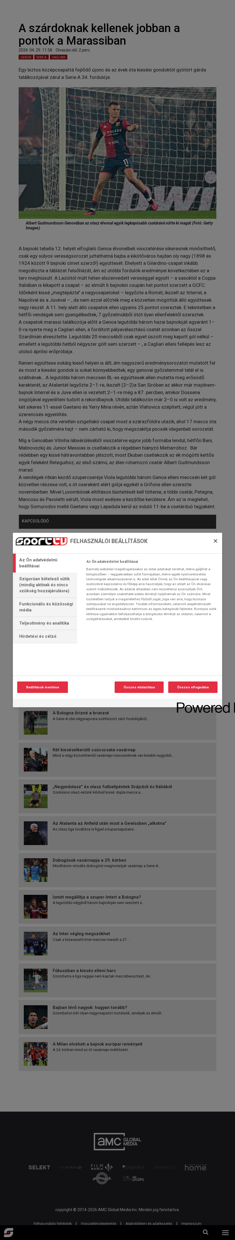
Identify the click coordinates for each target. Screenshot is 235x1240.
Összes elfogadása (193, 687)
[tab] (45, 563)
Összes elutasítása (139, 687)
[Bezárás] (215, 540)
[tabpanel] (151, 592)
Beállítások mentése (42, 687)
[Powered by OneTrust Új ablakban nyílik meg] (197, 703)
